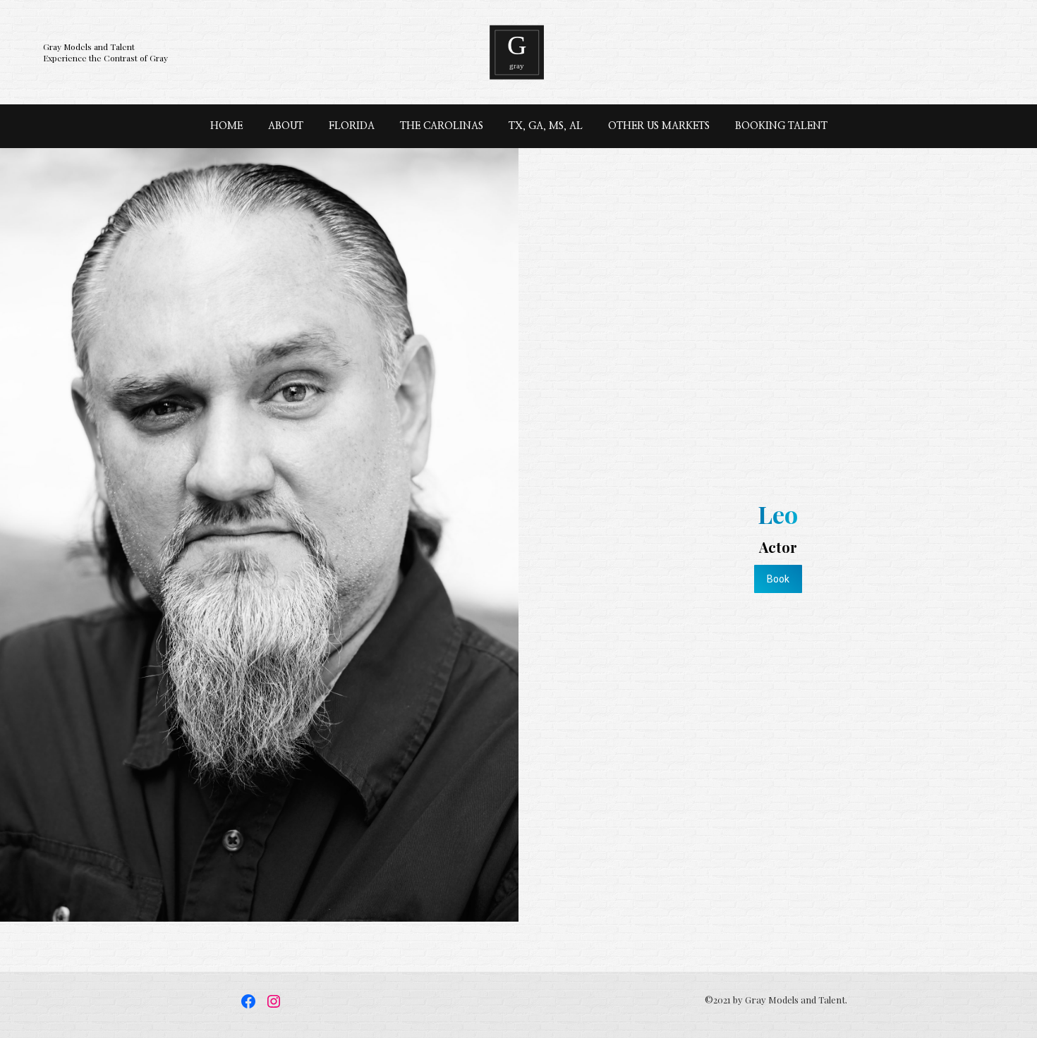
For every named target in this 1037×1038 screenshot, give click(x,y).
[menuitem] (226, 126)
